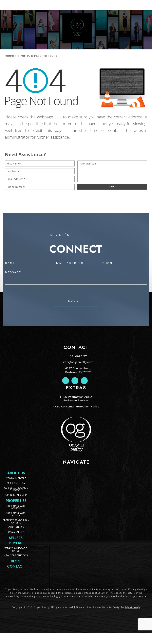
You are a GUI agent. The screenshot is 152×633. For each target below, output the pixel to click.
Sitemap (81, 607)
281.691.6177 (78, 356)
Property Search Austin (16, 514)
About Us (16, 473)
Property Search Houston (16, 507)
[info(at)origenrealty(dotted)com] (135, 5)
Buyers (15, 543)
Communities (16, 532)
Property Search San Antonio (16, 521)
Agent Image (132, 607)
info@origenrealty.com (78, 362)
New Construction (16, 555)
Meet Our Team (16, 483)
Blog (16, 561)
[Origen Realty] (76, 451)
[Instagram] (74, 380)
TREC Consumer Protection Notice (76, 406)
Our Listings (16, 527)
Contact (15, 566)
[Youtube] (84, 380)
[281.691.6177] (76, 5)
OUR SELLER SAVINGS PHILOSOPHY (16, 489)
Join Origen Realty (16, 495)
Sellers (16, 537)
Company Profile (16, 478)
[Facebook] (65, 380)
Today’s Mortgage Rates (15, 550)
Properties (16, 500)
